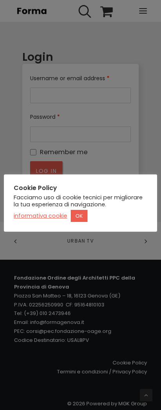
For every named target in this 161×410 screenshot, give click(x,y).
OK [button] (79, 216)
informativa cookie (40, 215)
